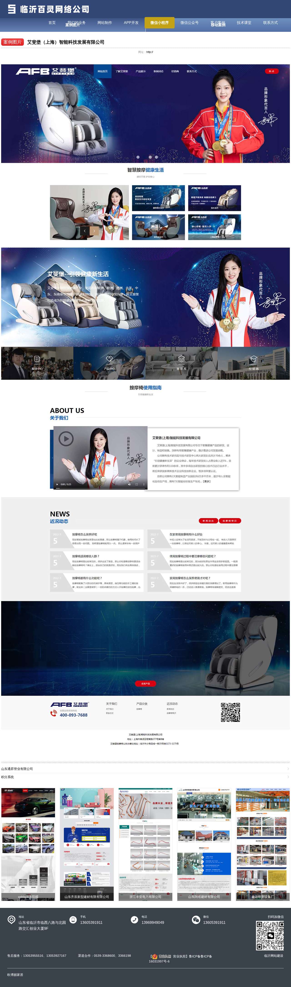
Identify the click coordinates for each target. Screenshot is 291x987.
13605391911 (91, 922)
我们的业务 (77, 23)
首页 (52, 23)
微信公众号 (190, 23)
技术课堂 (244, 23)
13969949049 (153, 922)
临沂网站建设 (273, 955)
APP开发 (131, 23)
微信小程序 (160, 23)
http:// (149, 52)
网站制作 (105, 23)
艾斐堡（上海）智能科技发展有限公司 (66, 42)
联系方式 (270, 23)
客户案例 (218, 23)
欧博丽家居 (15, 975)
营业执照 (179, 956)
